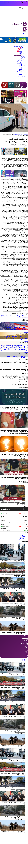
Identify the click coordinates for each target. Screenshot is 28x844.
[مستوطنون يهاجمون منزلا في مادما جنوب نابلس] (12, 631)
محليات (20, 64)
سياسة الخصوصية (18, 46)
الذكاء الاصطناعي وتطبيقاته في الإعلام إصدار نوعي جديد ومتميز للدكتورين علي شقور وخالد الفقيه (14, 407)
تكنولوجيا (20, 70)
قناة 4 (20, 53)
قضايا (21, 72)
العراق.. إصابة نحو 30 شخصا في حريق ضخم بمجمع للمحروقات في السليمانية (14, 455)
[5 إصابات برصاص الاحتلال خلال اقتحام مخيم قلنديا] (12, 672)
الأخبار (23, 57)
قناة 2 (19, 51)
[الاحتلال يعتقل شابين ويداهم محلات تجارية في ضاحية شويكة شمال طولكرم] (12, 616)
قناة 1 (20, 48)
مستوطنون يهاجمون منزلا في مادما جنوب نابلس (13, 632)
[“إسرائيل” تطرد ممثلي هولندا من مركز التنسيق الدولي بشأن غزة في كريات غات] (12, 572)
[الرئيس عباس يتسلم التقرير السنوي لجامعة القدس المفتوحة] (12, 601)
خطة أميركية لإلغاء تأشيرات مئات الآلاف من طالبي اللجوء (16, 328)
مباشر (22, 47)
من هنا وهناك (21, 66)
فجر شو (19, 55)
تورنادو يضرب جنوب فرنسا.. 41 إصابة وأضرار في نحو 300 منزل (15, 337)
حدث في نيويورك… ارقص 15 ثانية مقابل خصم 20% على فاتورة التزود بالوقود (14, 477)
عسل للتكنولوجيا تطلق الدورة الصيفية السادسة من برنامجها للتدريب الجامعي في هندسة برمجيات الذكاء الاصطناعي (14, 347)
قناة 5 (21, 54)
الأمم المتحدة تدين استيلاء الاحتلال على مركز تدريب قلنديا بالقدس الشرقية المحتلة (13, 589)
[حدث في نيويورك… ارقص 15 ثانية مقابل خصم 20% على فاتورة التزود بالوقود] (14, 474)
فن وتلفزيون (19, 71)
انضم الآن (26, 5)
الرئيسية (23, 45)
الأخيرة (23, 660)
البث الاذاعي (21, 76)
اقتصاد (20, 69)
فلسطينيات (19, 63)
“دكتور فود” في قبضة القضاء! (17, 356)
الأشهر (23, 659)
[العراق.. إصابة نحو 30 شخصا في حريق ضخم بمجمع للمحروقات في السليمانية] (14, 451)
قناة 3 (21, 52)
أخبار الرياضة (19, 59)
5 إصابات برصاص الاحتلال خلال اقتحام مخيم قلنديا (13, 560)
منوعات (20, 74)
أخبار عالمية (19, 61)
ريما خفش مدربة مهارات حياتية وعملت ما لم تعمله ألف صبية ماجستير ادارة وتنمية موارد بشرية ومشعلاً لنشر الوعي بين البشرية (14, 431)
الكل (21, 58)
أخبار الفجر (20, 60)
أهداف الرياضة (22, 65)
